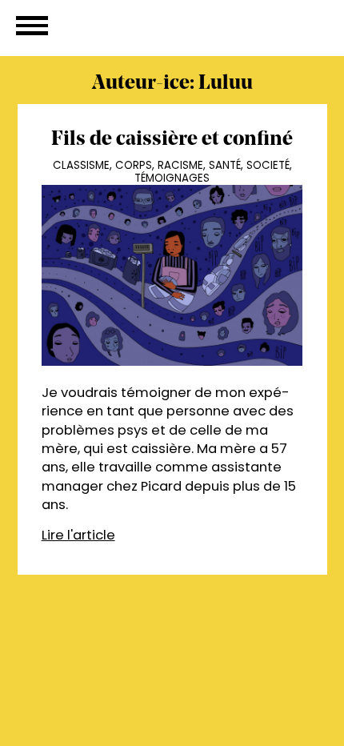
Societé (268, 165)
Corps (133, 165)
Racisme (180, 165)
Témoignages (172, 178)
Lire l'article (78, 535)
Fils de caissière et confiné (172, 140)
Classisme (81, 165)
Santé (225, 165)
